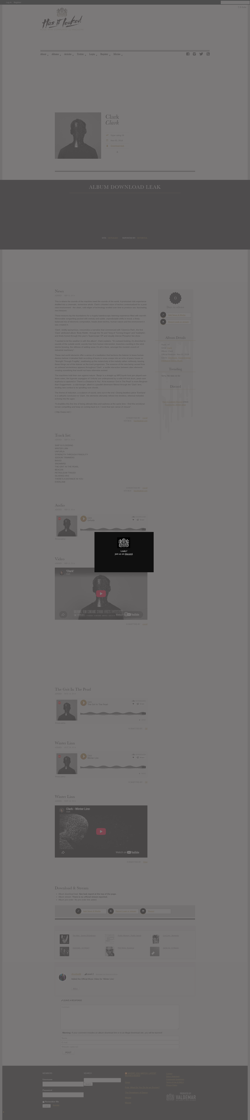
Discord (129, 553)
